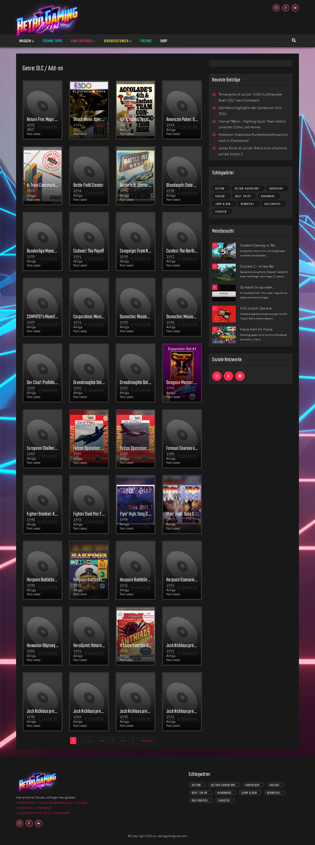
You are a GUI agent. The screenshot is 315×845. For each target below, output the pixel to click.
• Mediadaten (60, 813)
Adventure (276, 188)
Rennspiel (247, 204)
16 (122, 741)
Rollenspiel (272, 204)
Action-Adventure (247, 188)
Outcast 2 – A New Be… (258, 266)
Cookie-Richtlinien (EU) (34, 813)
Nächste (147, 741)
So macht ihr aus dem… (257, 287)
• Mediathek (43, 807)
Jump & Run (223, 204)
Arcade (220, 196)
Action (219, 188)
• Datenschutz (26, 802)
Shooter (221, 211)
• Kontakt (81, 802)
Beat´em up (243, 196)
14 (102, 741)
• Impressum (24, 807)
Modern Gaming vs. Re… (258, 245)
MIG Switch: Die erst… (257, 308)
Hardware (268, 196)
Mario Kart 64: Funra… (257, 329)
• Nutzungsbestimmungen (55, 802)
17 (133, 741)
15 (112, 741)
